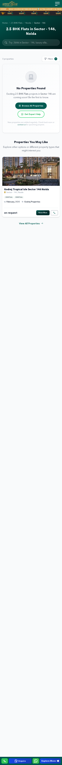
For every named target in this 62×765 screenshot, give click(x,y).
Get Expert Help (33, 114)
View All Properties (29, 223)
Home (5, 23)
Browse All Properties (32, 105)
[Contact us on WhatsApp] (36, 761)
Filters (52, 59)
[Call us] (4, 761)
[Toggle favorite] (44, 160)
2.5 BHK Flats (16, 23)
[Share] (49, 160)
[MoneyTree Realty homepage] (10, 4)
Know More (42, 213)
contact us (21, 124)
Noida (28, 23)
